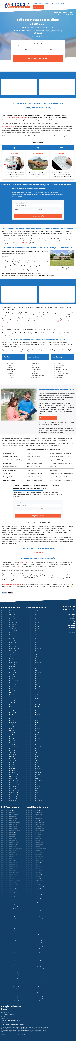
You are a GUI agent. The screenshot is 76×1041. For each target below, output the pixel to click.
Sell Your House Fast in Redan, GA (8, 944)
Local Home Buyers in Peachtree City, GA (35, 918)
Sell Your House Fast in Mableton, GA (9, 854)
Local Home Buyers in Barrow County (34, 998)
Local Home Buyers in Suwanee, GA (34, 898)
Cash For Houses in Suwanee (32, 711)
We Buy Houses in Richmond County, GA (10, 791)
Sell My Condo (71, 632)
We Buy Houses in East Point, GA (8, 667)
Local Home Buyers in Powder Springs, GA (35, 886)
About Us (63, 4)
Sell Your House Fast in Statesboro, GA (9, 942)
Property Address (38, 43)
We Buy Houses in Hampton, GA (8, 709)
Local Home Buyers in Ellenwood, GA (34, 928)
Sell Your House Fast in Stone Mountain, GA (10, 880)
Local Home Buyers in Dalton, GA (33, 936)
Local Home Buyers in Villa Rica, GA (34, 882)
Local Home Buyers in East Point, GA (34, 922)
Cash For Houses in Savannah (32, 619)
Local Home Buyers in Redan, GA (33, 944)
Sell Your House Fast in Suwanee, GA (9, 918)
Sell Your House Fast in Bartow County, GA (10, 996)
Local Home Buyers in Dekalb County (34, 978)
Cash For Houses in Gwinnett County (34, 775)
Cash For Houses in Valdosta (32, 641)
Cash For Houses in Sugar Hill (32, 767)
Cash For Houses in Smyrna (32, 639)
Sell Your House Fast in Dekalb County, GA (10, 978)
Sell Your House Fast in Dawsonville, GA (9, 912)
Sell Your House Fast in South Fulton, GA (10, 824)
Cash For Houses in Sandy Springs (33, 623)
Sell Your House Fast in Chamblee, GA (9, 950)
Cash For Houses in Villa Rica (32, 695)
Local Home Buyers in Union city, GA (34, 932)
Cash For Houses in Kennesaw (33, 727)
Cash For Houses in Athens (32, 621)
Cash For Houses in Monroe (32, 703)
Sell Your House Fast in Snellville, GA (9, 888)
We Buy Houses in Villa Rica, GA (8, 703)
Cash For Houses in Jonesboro (33, 677)
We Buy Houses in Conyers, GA (8, 687)
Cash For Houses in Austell (32, 697)
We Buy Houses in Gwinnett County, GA (9, 775)
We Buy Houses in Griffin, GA (7, 679)
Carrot (25, 1035)
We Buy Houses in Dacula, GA (7, 729)
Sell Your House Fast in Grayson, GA (9, 938)
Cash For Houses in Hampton (32, 701)
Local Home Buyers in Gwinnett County (35, 974)
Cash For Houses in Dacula (32, 721)
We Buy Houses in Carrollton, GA (8, 759)
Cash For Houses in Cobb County (33, 777)
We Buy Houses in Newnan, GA (8, 653)
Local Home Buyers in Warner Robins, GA (35, 830)
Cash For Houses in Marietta (32, 637)
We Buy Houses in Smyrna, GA (7, 639)
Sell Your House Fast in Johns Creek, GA (10, 828)
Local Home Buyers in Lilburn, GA (33, 896)
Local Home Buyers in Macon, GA (33, 816)
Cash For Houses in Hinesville (32, 733)
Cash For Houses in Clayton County (34, 783)
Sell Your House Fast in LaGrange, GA (9, 952)
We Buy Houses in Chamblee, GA (8, 751)
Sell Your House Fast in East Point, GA (9, 866)
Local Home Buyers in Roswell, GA (33, 826)
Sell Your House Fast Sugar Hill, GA (8, 966)
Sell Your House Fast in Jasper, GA (8, 896)
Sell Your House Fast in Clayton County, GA (10, 982)
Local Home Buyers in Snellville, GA (34, 868)
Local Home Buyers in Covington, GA (34, 856)
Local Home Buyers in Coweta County (34, 994)
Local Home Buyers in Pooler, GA (33, 964)
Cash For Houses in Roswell (32, 627)
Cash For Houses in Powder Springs (34, 699)
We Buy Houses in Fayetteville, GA (8, 723)
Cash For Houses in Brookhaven (33, 643)
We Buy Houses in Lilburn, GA (7, 717)
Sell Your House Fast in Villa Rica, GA (9, 902)
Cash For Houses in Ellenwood (33, 739)
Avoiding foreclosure (8, 127)
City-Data (17, 566)
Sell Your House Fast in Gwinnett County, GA (10, 974)
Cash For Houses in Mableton (32, 655)
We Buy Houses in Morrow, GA (7, 727)
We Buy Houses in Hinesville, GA (8, 733)
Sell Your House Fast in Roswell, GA (9, 826)
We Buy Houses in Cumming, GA (8, 683)
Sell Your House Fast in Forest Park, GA (9, 914)
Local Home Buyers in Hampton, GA (34, 888)
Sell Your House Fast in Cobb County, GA (10, 976)
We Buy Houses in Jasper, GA (7, 697)
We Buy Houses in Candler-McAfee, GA (9, 769)
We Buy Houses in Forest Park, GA (8, 715)
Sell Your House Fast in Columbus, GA (9, 814)
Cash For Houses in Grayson (32, 741)
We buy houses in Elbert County (11, 584)
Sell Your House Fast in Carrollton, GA (9, 958)
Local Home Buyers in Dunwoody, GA (34, 846)
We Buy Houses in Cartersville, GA (8, 695)
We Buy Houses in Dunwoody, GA (8, 647)
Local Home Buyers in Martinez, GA (34, 920)
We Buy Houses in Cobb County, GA (9, 777)
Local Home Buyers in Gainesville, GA (34, 850)
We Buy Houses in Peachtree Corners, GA (10, 649)
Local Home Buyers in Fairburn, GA (34, 900)
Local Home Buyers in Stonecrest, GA (34, 844)
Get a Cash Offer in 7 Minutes (66, 14)
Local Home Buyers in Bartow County (34, 996)
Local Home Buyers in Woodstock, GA (34, 940)
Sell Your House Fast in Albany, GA (8, 832)
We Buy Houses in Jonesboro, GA (8, 685)
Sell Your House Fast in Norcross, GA (9, 898)
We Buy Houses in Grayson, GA (8, 743)
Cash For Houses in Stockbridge (33, 755)
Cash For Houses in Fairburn (32, 713)
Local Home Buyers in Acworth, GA (34, 970)
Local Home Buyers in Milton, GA (33, 912)
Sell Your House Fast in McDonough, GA (9, 960)
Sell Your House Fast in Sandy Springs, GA (10, 822)
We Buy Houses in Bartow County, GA (9, 797)
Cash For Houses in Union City (33, 743)
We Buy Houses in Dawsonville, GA (8, 713)
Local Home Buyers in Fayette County (34, 992)
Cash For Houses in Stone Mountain (34, 673)
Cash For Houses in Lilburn (32, 709)
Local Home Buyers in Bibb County (34, 988)
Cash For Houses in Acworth (32, 771)
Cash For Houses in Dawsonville (33, 705)
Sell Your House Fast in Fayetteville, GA (9, 922)
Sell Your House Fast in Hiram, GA (8, 924)
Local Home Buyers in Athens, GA (33, 820)
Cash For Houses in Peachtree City (34, 663)
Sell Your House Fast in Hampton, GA (9, 908)
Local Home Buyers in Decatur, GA (33, 962)
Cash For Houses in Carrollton (32, 759)
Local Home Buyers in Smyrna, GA (33, 838)
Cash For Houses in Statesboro (33, 737)
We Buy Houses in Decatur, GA (7, 763)
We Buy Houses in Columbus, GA (8, 615)
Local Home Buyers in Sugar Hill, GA (34, 966)
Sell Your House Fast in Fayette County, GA (10, 992)
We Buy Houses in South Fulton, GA (9, 625)
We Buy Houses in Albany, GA (7, 633)
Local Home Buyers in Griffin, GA (33, 858)
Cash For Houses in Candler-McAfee (34, 769)
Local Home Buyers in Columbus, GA (34, 814)
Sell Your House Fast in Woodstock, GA (9, 934)
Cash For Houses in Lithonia (32, 667)
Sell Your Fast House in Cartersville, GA (9, 894)
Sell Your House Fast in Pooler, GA (8, 964)
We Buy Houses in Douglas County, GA (9, 787)
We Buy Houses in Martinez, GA (8, 665)
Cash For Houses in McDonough (33, 761)
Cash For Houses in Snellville (32, 681)
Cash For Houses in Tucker (32, 661)
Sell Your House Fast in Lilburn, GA (8, 916)
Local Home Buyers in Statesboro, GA (34, 942)
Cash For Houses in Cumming (32, 675)
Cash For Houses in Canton (32, 749)
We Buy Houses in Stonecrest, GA (8, 645)
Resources (72, 619)
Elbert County (26, 243)
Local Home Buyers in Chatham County (34, 980)
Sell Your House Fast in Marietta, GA (9, 836)
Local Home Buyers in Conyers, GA (34, 866)
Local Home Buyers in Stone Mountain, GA (35, 860)
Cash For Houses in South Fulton (33, 625)
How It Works (37, 4)
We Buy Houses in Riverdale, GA (8, 691)
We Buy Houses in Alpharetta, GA (8, 635)
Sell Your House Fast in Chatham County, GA (10, 980)
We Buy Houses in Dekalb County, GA (9, 779)
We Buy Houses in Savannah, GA (8, 619)
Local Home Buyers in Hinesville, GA (34, 938)
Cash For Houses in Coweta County (34, 795)
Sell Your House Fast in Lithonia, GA (9, 874)
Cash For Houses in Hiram (32, 717)
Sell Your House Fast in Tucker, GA (8, 860)
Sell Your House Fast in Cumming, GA (9, 882)
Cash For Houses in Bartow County (34, 797)
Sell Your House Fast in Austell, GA (8, 904)
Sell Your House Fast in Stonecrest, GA (9, 844)
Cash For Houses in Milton (32, 657)
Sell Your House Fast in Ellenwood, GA (9, 936)
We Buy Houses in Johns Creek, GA (9, 629)
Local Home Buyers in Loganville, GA (34, 880)
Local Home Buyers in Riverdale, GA (34, 870)
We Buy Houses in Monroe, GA (7, 711)
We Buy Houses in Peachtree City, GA (9, 663)
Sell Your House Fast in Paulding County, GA (10, 1000)
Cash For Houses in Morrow (32, 719)
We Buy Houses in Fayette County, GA (9, 793)
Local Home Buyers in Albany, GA (33, 832)
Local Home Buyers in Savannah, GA (34, 818)
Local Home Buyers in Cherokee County (35, 984)
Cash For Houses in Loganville (33, 693)
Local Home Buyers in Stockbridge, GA (35, 954)
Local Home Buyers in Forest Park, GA (34, 894)
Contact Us (72, 612)
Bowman (35, 552)
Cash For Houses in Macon (32, 617)
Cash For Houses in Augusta (32, 613)
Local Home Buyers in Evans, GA (33, 924)
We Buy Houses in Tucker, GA (7, 661)
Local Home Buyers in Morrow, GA (33, 906)
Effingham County (24, 562)
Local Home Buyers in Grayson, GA (34, 930)
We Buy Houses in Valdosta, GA (8, 641)
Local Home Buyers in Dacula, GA (33, 908)
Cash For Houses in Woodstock (33, 735)
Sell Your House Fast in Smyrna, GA (8, 838)
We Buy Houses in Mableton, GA (8, 655)
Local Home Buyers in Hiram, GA (33, 904)
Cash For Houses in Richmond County (34, 791)
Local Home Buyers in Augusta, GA (34, 812)
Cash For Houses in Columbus (32, 615)
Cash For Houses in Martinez (32, 665)
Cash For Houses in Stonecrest (33, 645)
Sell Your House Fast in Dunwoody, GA (9, 846)
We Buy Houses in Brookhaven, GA (8, 643)
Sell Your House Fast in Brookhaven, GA (9, 842)
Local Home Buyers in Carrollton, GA (34, 958)
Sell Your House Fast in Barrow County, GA (10, 998)
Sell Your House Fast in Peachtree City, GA (10, 862)
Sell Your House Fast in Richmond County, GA (11, 990)
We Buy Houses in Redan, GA (7, 739)
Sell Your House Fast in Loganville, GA (9, 900)
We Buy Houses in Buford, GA (7, 693)
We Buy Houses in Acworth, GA (8, 771)
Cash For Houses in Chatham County (34, 781)
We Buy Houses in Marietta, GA (8, 637)
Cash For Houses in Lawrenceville (33, 747)
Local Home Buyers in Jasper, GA (33, 876)
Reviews (57, 4)
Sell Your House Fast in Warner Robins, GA (10, 830)
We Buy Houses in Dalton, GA (7, 731)
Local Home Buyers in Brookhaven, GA (34, 842)
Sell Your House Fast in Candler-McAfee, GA (10, 968)
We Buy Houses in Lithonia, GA (7, 675)
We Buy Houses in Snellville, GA (8, 689)
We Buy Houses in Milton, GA (7, 657)
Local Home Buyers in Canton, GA (33, 948)
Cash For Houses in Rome (32, 659)
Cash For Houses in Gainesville (33, 651)
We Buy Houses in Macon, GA (7, 617)
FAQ (52, 4)
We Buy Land (71, 630)
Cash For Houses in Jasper (32, 689)
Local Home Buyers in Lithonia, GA (33, 854)
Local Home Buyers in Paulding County (34, 1000)
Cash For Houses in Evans (32, 725)
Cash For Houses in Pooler (32, 765)
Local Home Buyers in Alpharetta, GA (34, 834)
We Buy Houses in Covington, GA (8, 677)
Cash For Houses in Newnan (32, 653)
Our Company (46, 4)
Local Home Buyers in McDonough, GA (34, 960)
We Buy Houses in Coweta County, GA (9, 795)
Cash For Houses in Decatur (32, 763)
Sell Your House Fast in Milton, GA (8, 856)
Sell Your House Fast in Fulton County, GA (10, 972)
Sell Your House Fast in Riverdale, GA (9, 890)
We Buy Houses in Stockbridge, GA (9, 755)
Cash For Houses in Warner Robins (34, 631)
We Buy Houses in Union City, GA (8, 745)
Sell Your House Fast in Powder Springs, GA (10, 906)
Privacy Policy (71, 621)
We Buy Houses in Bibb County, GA (8, 789)
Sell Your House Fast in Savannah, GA (9, 818)
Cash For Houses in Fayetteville (33, 715)
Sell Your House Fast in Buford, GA (8, 892)
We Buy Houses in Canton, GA (7, 749)
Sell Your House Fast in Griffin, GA (8, 878)
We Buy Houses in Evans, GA (7, 669)
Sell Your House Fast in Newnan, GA (9, 852)
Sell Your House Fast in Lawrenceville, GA (10, 946)
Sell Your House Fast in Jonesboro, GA (9, 884)
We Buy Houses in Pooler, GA (7, 765)
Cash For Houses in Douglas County (34, 787)
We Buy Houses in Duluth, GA (7, 757)
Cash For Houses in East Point (33, 723)
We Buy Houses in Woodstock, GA (8, 735)
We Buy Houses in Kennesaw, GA (8, 671)
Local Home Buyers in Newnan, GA (34, 852)
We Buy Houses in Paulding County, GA (9, 801)
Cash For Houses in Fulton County (33, 773)
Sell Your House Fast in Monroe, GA (9, 910)
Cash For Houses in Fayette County (34, 793)
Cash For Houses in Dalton (32, 731)
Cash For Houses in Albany (32, 633)
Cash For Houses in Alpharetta (33, 635)
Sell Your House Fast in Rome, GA (8, 858)
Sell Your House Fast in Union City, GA (9, 940)
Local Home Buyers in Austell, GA (33, 884)
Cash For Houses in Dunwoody (33, 647)
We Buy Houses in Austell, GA (7, 705)
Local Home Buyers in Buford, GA (33, 872)
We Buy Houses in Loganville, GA (8, 701)
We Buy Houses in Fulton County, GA (9, 773)
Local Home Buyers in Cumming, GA (34, 862)
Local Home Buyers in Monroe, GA (33, 890)
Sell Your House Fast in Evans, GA (8, 868)
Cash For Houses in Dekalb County (34, 779)
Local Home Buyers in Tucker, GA (33, 916)
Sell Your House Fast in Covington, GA (9, 876)
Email (51, 50)
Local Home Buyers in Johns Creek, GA (35, 828)
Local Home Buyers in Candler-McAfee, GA (35, 968)
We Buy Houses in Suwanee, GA (8, 719)
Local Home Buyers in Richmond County (35, 990)
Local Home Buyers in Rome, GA (33, 914)
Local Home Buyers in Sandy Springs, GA (35, 822)
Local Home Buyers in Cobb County (34, 976)
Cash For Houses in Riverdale (32, 683)
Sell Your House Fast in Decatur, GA (9, 962)
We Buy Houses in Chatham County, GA (9, 781)
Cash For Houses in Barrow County (34, 799)
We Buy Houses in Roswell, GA (7, 627)
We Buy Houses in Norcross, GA (8, 699)
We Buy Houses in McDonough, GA (8, 761)
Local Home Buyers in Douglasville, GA (34, 934)
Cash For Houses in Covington (33, 669)
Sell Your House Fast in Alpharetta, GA (9, 834)
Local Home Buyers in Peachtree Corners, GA (36, 848)
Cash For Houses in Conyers (32, 679)
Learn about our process (48, 418)
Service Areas (71, 627)
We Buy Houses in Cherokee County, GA (10, 785)
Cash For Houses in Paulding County (34, 801)
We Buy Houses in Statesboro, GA (8, 737)
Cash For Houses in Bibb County (33, 789)
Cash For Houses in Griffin (32, 671)
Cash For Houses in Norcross (32, 691)
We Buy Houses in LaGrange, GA (8, 753)
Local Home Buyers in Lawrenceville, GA (35, 946)
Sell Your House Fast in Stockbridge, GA (10, 954)
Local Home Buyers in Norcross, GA (34, 878)
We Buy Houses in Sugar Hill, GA (8, 767)
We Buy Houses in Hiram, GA (7, 725)
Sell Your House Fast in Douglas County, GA (10, 986)
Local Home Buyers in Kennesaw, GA (34, 926)
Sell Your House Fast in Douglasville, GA (10, 872)
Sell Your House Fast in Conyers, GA (9, 886)
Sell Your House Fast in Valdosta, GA (9, 840)
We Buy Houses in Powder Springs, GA (9, 707)
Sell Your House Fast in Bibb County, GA (9, 988)
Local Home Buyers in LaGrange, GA (34, 952)
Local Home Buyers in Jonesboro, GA (34, 864)
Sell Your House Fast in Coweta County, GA (10, 994)
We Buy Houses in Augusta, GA (8, 613)
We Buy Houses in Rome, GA (7, 659)
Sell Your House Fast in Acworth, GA (9, 970)
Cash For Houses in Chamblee (33, 751)
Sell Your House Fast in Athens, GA (8, 820)
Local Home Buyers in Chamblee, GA (34, 950)
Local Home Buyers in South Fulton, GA (35, 824)
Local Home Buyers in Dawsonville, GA (34, 892)
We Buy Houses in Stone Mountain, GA (9, 681)
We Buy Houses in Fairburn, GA (8, 721)
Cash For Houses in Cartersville (33, 687)
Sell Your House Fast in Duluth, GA (8, 956)
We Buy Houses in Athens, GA (7, 621)
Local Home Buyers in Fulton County (34, 972)
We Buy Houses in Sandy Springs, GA (9, 623)
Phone (25, 50)
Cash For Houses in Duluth (32, 757)
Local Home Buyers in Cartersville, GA (34, 874)
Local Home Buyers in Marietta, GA (34, 836)
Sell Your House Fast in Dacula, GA (8, 928)
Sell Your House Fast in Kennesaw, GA (9, 870)
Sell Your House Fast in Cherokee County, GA (11, 984)
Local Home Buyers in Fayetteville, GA (34, 902)
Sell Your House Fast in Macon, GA (8, 816)
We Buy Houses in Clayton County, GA (9, 783)
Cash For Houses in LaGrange (32, 753)
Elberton (41, 552)
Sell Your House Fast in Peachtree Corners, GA (11, 848)
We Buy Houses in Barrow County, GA (9, 799)
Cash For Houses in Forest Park (33, 707)
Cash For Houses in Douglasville (33, 729)
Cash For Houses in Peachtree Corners (35, 649)
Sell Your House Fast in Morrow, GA (8, 926)
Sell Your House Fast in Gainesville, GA (9, 850)
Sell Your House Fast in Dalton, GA (8, 930)
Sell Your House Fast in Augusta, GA (9, 812)
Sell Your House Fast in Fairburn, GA (9, 920)
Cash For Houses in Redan (32, 745)
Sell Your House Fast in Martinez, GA (9, 864)
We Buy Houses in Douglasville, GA (8, 673)
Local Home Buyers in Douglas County (34, 986)
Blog (74, 623)
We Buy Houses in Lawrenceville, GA (9, 747)
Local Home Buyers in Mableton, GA (34, 910)
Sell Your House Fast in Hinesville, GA (9, 932)
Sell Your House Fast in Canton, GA (8, 948)
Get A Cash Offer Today (69, 610)
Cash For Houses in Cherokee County (34, 785)
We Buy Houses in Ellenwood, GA (8, 741)
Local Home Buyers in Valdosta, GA (34, 840)
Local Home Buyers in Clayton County (34, 982)
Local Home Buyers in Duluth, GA (33, 956)
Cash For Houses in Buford (32, 685)
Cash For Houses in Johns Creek (33, 629)
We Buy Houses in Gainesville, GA (8, 651)
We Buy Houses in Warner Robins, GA (9, 631)
